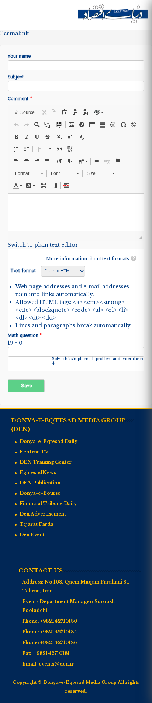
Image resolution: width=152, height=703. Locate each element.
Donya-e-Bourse (40, 493)
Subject (16, 77)
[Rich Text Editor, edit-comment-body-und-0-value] (76, 212)
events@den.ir (56, 664)
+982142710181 (52, 653)
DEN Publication (40, 483)
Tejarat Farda (36, 524)
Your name (19, 56)
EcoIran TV (34, 451)
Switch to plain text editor (43, 244)
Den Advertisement (43, 514)
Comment (20, 99)
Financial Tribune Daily (48, 503)
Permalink (14, 33)
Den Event (32, 534)
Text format (23, 271)
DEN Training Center (46, 462)
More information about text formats (87, 258)
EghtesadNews (38, 472)
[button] (24, 112)
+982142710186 (58, 642)
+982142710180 (58, 621)
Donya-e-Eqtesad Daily (48, 441)
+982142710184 (58, 632)
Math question (25, 335)
